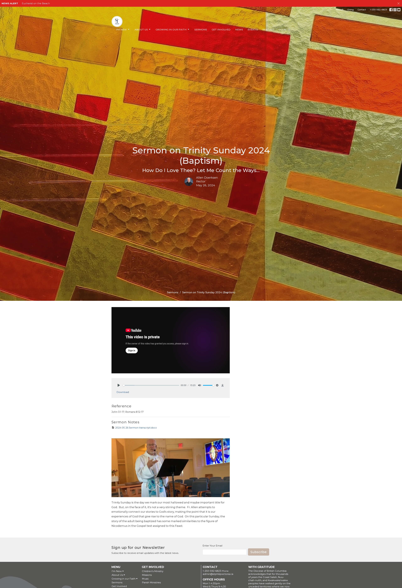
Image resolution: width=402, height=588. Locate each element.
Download (123, 392)
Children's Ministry (152, 571)
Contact (362, 9)
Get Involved (221, 29)
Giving (350, 9)
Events (253, 29)
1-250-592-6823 (378, 9)
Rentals (268, 29)
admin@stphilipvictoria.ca (218, 573)
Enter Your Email (212, 545)
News (239, 29)
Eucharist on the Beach (36, 3)
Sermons (200, 29)
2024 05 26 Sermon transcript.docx (136, 427)
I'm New (121, 29)
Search (339, 9)
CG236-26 (285, 29)
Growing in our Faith (171, 29)
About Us (141, 29)
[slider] (151, 385)
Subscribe (258, 552)
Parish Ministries (151, 582)
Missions (147, 574)
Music (145, 578)
